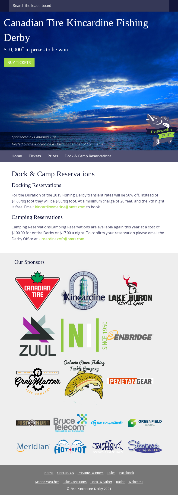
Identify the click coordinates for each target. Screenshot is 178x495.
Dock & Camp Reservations (88, 156)
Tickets (35, 156)
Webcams (135, 481)
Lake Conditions (75, 481)
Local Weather (101, 481)
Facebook (126, 472)
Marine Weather (47, 481)
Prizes (53, 156)
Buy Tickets (19, 62)
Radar (120, 481)
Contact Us (65, 472)
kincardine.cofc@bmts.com (61, 238)
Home (17, 156)
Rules (111, 472)
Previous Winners (91, 472)
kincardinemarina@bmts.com (60, 206)
